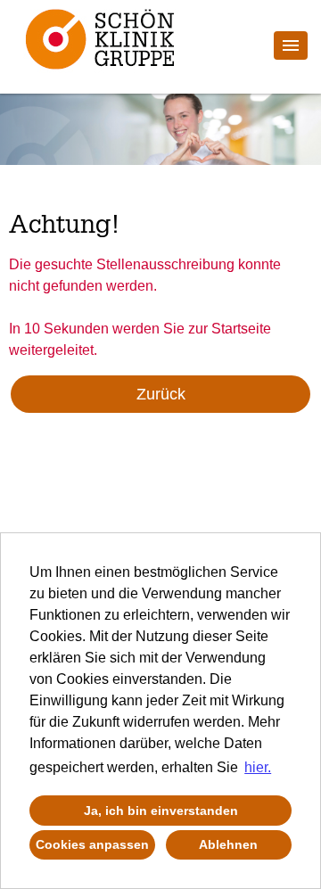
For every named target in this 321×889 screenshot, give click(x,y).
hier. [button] (257, 767)
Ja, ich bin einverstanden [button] (161, 810)
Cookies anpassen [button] (92, 844)
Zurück (160, 394)
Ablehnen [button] (228, 844)
